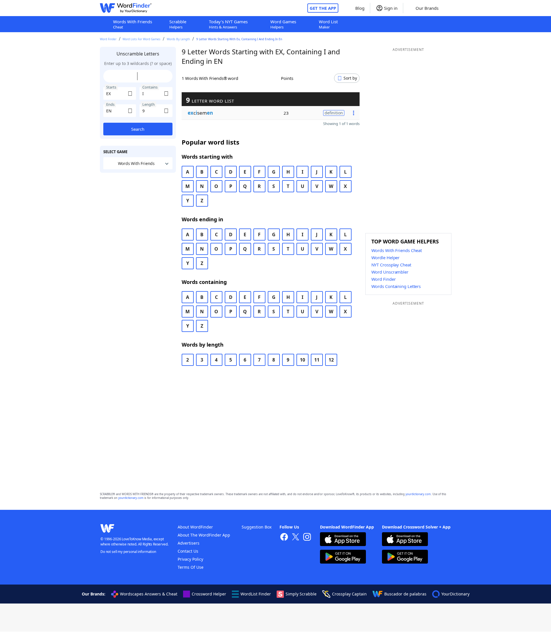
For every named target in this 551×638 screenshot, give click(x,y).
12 (331, 360)
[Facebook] (284, 537)
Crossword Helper (209, 594)
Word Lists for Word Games (141, 39)
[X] (295, 537)
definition (334, 113)
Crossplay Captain (349, 594)
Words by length (178, 39)
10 (302, 360)
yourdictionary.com (418, 494)
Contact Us (188, 551)
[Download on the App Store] (343, 539)
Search (137, 129)
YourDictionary (455, 594)
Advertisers (188, 543)
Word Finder (108, 39)
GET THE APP (323, 8)
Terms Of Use (190, 567)
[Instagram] (307, 537)
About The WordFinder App (204, 535)
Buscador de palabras (405, 594)
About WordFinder (195, 527)
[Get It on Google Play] (343, 557)
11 (316, 360)
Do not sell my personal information (128, 551)
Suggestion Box (256, 527)
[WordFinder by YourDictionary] (126, 8)
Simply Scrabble (301, 594)
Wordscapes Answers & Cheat (148, 594)
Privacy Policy (190, 559)
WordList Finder (255, 594)
